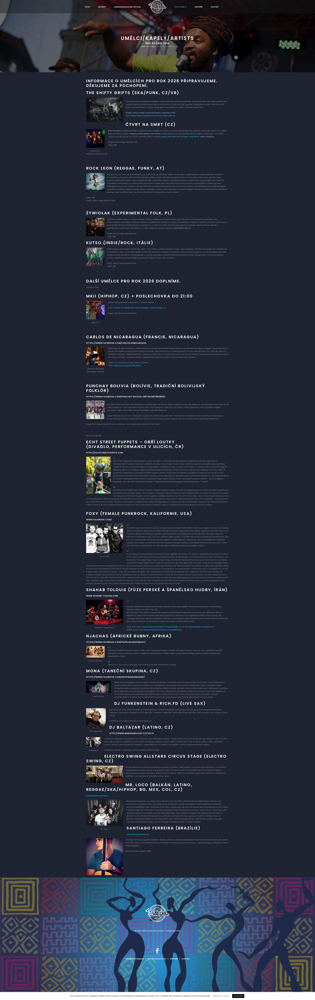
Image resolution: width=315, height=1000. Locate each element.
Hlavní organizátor (156, 959)
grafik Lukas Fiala (168, 136)
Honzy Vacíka (153, 130)
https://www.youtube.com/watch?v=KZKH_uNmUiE (153, 115)
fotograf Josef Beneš (190, 136)
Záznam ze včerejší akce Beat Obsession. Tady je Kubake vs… (140, 308)
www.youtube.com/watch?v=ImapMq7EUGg (163, 630)
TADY (149, 851)
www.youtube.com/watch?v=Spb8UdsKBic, (160, 627)
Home (143, 46)
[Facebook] (157, 951)
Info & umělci (151, 46)
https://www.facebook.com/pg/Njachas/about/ (116, 642)
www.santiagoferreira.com (137, 834)
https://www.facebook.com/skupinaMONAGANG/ (115, 677)
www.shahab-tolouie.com (102, 595)
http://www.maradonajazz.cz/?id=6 (131, 733)
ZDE (115, 145)
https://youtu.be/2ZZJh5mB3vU (127, 365)
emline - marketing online (169, 931)
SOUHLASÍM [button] (238, 996)
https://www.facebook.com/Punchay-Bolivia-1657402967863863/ (125, 396)
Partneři (174, 959)
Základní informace (134, 959)
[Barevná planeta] (157, 913)
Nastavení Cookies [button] (221, 996)
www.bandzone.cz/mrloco (97, 796)
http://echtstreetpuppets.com (104, 452)
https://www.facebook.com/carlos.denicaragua (116, 343)
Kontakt (186, 959)
